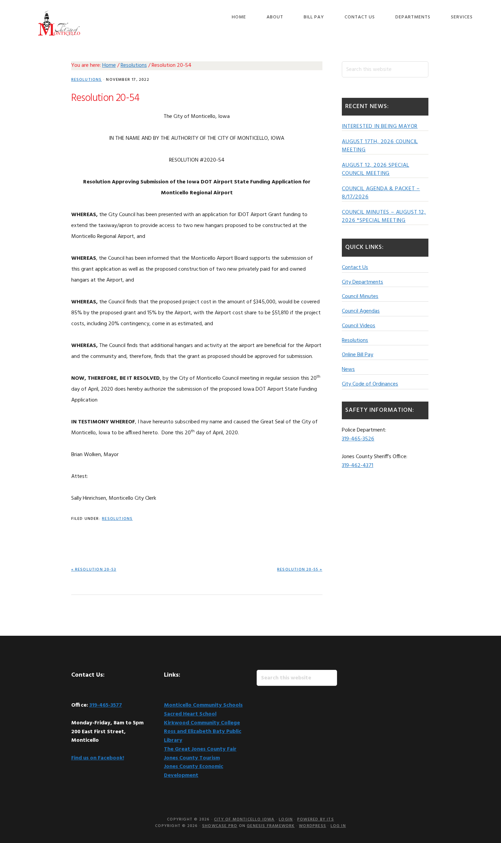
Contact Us (355, 267)
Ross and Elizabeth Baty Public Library (202, 736)
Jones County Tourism (192, 758)
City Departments (362, 282)
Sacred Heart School (190, 714)
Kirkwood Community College (202, 723)
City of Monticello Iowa (59, 23)
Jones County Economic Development (193, 771)
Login (286, 819)
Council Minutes (360, 296)
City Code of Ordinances (370, 384)
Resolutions (86, 79)
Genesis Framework (270, 826)
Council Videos (358, 325)
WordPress (312, 826)
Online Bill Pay (357, 354)
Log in (338, 826)
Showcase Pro (219, 826)
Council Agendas (361, 311)
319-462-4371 (357, 465)
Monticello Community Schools (203, 705)
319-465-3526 (358, 439)
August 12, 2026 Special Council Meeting (375, 169)
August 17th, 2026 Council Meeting (380, 145)
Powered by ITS (315, 819)
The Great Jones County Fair (200, 749)
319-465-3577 (105, 705)
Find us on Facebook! (97, 758)
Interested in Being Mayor (380, 126)
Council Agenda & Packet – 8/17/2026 (381, 192)
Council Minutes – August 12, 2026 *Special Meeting (384, 216)
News (348, 369)
